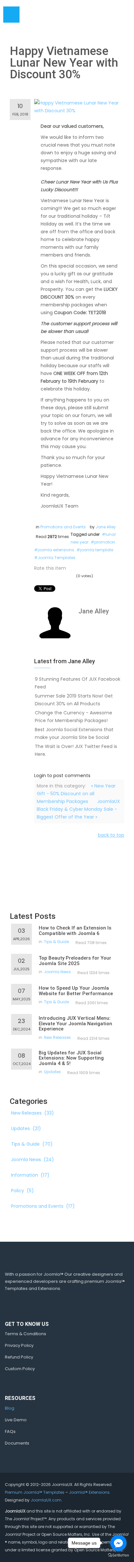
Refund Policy (19, 1357)
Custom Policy (20, 1369)
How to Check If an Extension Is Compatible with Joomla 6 (75, 930)
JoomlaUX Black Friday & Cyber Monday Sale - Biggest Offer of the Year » (78, 809)
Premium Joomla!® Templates (34, 1492)
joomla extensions (56, 550)
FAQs (10, 1431)
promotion (104, 542)
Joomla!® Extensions (89, 1492)
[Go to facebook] (118, 1543)
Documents (17, 1443)
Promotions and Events (63, 527)
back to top (111, 835)
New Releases (57, 1037)
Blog (9, 1408)
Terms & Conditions (25, 1334)
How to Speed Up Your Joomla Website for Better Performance (76, 990)
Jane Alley (106, 527)
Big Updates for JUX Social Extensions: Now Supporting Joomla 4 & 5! (71, 1058)
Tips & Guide (56, 941)
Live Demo (16, 1420)
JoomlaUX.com (46, 1500)
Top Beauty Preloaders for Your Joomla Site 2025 (75, 960)
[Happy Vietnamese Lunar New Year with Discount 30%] (79, 106)
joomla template (96, 550)
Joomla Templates (56, 557)
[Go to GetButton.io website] (118, 1555)
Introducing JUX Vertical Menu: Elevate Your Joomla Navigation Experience (75, 1023)
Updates (52, 1071)
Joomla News (57, 971)
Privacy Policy (19, 1345)
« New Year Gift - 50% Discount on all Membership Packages (76, 794)
